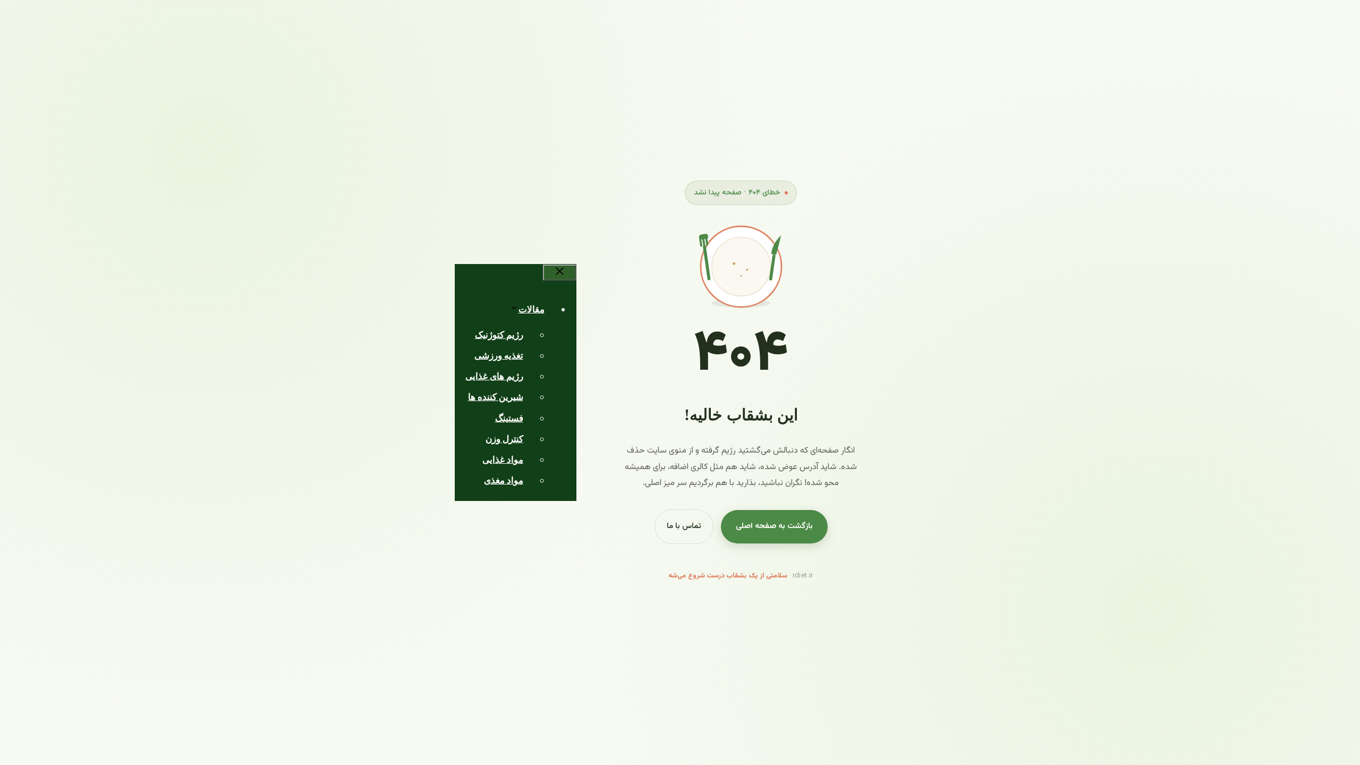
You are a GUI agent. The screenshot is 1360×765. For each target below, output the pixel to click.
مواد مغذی (503, 480)
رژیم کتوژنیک (499, 335)
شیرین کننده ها (495, 397)
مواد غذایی (502, 460)
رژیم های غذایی (494, 376)
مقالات (531, 309)
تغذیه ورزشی (498, 356)
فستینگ (509, 418)
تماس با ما (684, 526)
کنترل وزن (504, 439)
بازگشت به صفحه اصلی (774, 526)
